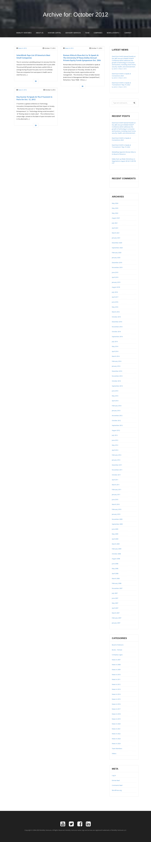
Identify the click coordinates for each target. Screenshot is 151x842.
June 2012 (115, 440)
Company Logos (117, 655)
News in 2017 (116, 709)
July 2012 (115, 435)
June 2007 (115, 598)
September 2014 (117, 337)
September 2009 (117, 524)
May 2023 (115, 208)
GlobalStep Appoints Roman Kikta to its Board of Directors (124, 153)
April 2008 (115, 573)
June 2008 (115, 564)
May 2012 (115, 445)
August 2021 (116, 218)
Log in (114, 775)
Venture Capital (54, 33)
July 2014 (115, 342)
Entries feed (116, 780)
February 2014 (116, 361)
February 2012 (116, 455)
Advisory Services (73, 33)
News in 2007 (116, 660)
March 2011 (115, 485)
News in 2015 (116, 699)
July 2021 (115, 223)
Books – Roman (117, 650)
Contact (128, 33)
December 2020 (117, 243)
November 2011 (117, 470)
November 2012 (117, 416)
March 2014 (115, 356)
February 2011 (116, 490)
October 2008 (116, 554)
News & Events (113, 33)
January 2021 (116, 238)
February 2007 (116, 618)
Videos (114, 753)
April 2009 (115, 539)
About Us (39, 33)
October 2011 (116, 475)
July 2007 (115, 593)
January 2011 (116, 494)
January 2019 (116, 282)
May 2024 (115, 203)
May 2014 (115, 346)
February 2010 (116, 509)
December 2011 (117, 465)
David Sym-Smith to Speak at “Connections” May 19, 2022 (121, 85)
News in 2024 (116, 744)
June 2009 (115, 529)
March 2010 (115, 504)
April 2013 (115, 401)
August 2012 (116, 430)
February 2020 (116, 253)
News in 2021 (116, 729)
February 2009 (116, 549)
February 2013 (116, 406)
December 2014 (117, 322)
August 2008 (116, 559)
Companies (98, 33)
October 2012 (116, 420)
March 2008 (115, 578)
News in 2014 (116, 694)
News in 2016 (116, 704)
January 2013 (116, 411)
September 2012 (117, 425)
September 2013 (117, 386)
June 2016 (115, 302)
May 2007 (115, 603)
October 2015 (116, 317)
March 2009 (115, 544)
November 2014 (117, 327)
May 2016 (115, 307)
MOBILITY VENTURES (24, 33)
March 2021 (115, 233)
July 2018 (115, 292)
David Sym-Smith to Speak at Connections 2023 (121, 76)
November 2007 (117, 588)
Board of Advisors (117, 645)
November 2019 (117, 267)
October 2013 (116, 381)
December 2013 (117, 371)
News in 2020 (116, 724)
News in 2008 (116, 665)
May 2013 (115, 396)
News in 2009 (116, 670)
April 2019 (115, 277)
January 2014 (116, 366)
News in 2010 (116, 675)
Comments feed (117, 785)
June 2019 (115, 272)
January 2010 (116, 514)
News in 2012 (22, 48)
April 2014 (115, 351)
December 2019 (117, 263)
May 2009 (115, 534)
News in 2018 (116, 714)
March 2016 (115, 312)
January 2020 (116, 258)
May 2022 (115, 213)
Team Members (117, 749)
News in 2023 (116, 739)
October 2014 (116, 332)
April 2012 (115, 450)
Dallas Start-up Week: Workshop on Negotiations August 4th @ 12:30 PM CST (124, 161)
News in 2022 (116, 734)
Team (87, 33)
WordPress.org (117, 790)
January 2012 (116, 460)
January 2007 (116, 623)
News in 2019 (116, 719)
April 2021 (115, 228)
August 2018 (116, 287)
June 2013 (115, 391)
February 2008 (116, 583)
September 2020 (117, 248)
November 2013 (117, 376)
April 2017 (115, 297)
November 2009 (117, 519)
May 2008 (115, 568)
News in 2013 (116, 689)
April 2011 (115, 480)
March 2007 (115, 613)
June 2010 (115, 499)
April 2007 (115, 608)
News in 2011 (116, 679)
